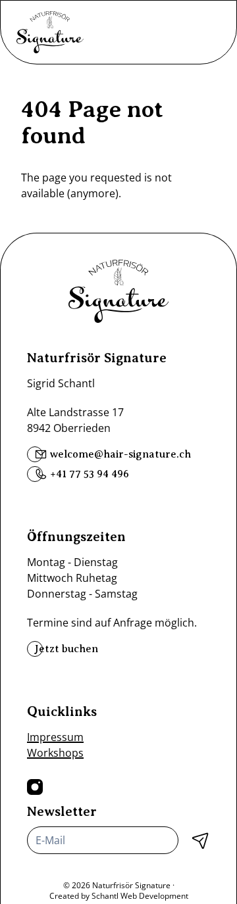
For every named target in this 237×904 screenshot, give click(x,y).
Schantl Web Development (140, 895)
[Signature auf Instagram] (35, 787)
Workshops (55, 753)
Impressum (55, 737)
